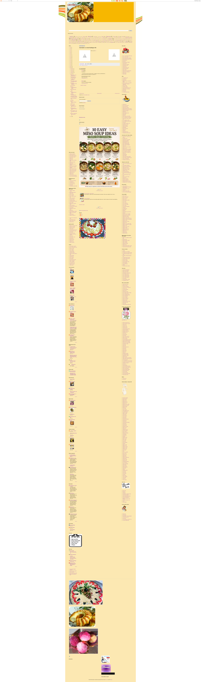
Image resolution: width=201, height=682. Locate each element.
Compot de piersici (125, 327)
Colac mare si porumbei (126, 286)
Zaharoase (84, 43)
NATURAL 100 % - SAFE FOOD (72, 335)
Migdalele (71, 336)
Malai (94, 41)
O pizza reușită (71, 207)
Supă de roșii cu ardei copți (126, 71)
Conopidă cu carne (125, 138)
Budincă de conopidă (72, 226)
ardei (96, 37)
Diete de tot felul (72, 305)
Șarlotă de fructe (72, 221)
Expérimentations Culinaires (72, 389)
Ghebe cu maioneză (72, 260)
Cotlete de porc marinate (126, 140)
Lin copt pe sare (125, 78)
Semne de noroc (72, 328)
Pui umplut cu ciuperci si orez (126, 123)
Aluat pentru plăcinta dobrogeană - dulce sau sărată (127, 187)
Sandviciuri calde (125, 459)
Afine (91, 37)
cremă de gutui (124, 423)
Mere (99, 41)
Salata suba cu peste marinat (73, 165)
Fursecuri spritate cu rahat (126, 261)
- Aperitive (71, 36)
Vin (76, 43)
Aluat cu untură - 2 (125, 185)
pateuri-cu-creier (125, 438)
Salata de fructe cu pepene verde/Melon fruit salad (73, 96)
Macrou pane (124, 79)
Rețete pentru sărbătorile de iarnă (73, 574)
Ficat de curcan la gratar (126, 105)
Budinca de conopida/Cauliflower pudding (73, 87)
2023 (70, 49)
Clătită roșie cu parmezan (73, 180)
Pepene (78, 42)
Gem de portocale (125, 334)
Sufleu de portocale (125, 466)
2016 (70, 57)
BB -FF (71, 268)
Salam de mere (124, 455)
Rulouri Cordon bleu (125, 128)
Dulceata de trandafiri (125, 329)
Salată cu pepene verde (72, 220)
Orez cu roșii (71, 235)
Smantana (111, 42)
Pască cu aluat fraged (125, 295)
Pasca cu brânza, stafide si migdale (127, 292)
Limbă (85, 41)
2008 (70, 67)
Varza (73, 43)
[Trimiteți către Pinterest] (91, 63)
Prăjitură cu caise (125, 225)
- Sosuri (130, 36)
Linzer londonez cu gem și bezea (127, 211)
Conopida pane (71, 181)
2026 (70, 47)
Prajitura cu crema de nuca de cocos (127, 218)
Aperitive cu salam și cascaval (72, 191)
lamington (124, 210)
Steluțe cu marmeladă (125, 463)
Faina (78, 40)
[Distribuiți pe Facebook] (90, 63)
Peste (85, 42)
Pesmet (83, 42)
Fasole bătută (71, 231)
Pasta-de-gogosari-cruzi (126, 346)
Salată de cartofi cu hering (73, 170)
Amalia (71, 359)
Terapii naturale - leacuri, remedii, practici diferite (73, 327)
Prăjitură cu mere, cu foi (126, 228)
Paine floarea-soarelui (125, 291)
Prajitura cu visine (125, 220)
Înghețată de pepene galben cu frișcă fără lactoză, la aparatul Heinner (73, 348)
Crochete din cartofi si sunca (73, 201)
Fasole (85, 40)
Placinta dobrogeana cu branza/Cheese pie (73, 77)
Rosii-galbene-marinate (125, 354)
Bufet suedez (124, 490)
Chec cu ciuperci (72, 195)
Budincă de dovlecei (72, 227)
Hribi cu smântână (72, 261)
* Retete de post (87, 37)
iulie (71, 116)
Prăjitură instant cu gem (126, 229)
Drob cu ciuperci (72, 257)
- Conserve (83, 36)
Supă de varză (124, 72)
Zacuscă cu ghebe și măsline (126, 369)
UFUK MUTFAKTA (72, 400)
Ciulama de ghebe (72, 251)
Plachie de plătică (125, 85)
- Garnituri (98, 36)
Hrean (131, 40)
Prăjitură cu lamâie (125, 227)
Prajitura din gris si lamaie (126, 221)
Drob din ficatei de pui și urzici (126, 174)
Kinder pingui (124, 209)
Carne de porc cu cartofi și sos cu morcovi (127, 137)
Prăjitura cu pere (125, 445)
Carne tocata (82, 38)
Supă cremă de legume (125, 68)
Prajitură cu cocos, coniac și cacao (127, 223)
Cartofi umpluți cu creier (126, 410)
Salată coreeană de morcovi (73, 168)
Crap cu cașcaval (125, 415)
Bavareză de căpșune (125, 397)
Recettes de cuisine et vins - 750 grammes (73, 392)
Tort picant (124, 474)
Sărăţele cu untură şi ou (72, 215)
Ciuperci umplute (72, 255)
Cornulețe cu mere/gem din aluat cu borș (127, 256)
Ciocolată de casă (125, 208)
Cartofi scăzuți (71, 228)
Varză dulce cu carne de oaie (126, 159)
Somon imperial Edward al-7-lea (127, 87)
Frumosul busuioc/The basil (73, 90)
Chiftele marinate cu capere (126, 169)
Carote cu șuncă (125, 409)
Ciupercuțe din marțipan (126, 494)
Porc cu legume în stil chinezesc (127, 151)
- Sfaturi (127, 36)
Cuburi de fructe (125, 425)
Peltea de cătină (124, 350)
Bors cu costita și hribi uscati (73, 247)
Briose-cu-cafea (125, 195)
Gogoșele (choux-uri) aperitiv (73, 206)
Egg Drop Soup (72, 561)
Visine (81, 43)
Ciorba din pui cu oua (125, 65)
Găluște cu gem (125, 244)
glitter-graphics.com (124, 319)
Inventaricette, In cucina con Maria (73, 486)
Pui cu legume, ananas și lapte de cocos (127, 118)
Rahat (101, 42)
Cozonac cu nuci (125, 288)
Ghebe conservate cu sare (126, 337)
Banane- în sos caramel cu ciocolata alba (127, 238)
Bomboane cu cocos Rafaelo (126, 251)
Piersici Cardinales (125, 442)
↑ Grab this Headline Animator (99, 190)
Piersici (89, 42)
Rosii (103, 42)
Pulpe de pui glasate (125, 125)
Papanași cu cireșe (125, 437)
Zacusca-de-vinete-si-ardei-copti (127, 367)
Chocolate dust (72, 444)
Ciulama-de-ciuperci (72, 252)
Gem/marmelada (118, 40)
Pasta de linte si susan (72, 236)
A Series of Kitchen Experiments (72, 465)
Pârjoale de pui (124, 177)
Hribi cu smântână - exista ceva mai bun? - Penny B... (73, 111)
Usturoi (70, 43)
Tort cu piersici (124, 278)
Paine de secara (124, 290)
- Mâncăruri (108, 36)
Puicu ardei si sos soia (125, 124)
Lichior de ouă (124, 378)
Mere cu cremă (124, 431)
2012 (70, 62)
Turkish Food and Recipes (72, 420)
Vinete (78, 43)
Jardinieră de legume (125, 429)
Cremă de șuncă (125, 424)
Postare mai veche (117, 93)
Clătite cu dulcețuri (125, 242)
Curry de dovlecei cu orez (73, 230)
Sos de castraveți (125, 462)
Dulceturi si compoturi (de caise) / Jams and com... (73, 114)
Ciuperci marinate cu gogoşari (126, 323)
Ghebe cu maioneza (72, 205)
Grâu (125, 40)
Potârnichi (124, 443)
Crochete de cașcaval (72, 200)
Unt (128, 42)
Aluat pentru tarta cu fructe (126, 188)
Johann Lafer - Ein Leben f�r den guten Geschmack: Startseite (73, 374)
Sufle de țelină (124, 464)
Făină (91, 40)
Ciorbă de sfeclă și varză (126, 67)
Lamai (72, 41)
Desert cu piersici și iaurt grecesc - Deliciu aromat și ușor (73, 552)
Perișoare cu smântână (125, 178)
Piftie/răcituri (124, 111)
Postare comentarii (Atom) (86, 94)
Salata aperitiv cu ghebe (126, 355)
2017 (70, 56)
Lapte (75, 41)
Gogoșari (122, 40)
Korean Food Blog (72, 525)
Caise (116, 37)
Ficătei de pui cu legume (126, 107)
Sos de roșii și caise (125, 359)
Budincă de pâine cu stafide (126, 240)
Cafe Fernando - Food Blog (73, 417)
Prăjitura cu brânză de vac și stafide (127, 224)
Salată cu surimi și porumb (73, 169)
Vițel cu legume (125, 479)
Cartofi (87, 38)
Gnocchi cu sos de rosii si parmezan (73, 234)
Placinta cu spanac (125, 300)
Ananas (93, 37)
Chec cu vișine (124, 205)
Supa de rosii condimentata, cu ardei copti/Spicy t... (73, 83)
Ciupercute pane (72, 256)
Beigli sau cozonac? (125, 285)
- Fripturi (95, 36)
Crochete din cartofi (72, 182)
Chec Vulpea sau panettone (126, 206)
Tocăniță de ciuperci (125, 470)
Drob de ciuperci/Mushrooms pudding (73, 92)
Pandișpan (124, 212)
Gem (114, 40)
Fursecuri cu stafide (125, 260)
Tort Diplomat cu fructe (125, 280)
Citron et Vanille (72, 379)
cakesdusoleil (71, 437)
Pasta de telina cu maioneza (73, 155)
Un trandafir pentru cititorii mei (72, 79)
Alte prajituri (72, 100)
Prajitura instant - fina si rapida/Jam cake (73, 75)
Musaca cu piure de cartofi (126, 176)
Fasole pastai (88, 40)
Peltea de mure (124, 351)
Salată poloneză (125, 458)
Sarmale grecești (125, 460)
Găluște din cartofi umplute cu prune (127, 245)
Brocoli (108, 37)
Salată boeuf (71, 210)
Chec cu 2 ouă (124, 202)
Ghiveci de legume (125, 338)
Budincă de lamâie (125, 406)
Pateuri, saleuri (124, 439)
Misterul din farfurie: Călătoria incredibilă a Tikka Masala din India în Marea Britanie (73, 558)
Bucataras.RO (72, 550)
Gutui (129, 40)
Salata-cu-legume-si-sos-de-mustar (127, 357)
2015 (70, 58)
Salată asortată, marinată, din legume (127, 358)
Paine (130, 41)
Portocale (92, 42)
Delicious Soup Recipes (73, 560)
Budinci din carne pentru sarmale (127, 166)
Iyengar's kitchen (72, 527)
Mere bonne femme (125, 430)
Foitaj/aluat (96, 40)
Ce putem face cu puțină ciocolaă (127, 493)
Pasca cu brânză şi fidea (126, 293)
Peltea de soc (124, 352)
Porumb (95, 42)
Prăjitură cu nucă (125, 448)
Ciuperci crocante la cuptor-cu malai (73, 254)
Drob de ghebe (71, 258)
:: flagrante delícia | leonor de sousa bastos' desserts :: (73, 455)
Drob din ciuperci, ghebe (73, 259)
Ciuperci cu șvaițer (125, 412)
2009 (70, 66)
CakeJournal (71, 435)
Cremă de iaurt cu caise (72, 219)
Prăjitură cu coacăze (125, 446)
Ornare (124, 41)
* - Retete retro (82, 37)
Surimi (121, 42)
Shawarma (124, 130)
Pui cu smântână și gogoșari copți (127, 121)
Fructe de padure (105, 40)
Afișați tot (76, 301)
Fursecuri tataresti (125, 262)
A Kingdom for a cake (73, 458)
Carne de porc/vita (74, 38)
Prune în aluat (124, 449)
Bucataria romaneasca (73, 554)
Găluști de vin (124, 428)
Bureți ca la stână (72, 248)
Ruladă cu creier (125, 454)
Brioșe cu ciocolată (125, 197)
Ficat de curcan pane (125, 106)
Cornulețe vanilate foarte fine (126, 258)
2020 (70, 52)
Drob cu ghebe (71, 202)
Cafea (113, 37)
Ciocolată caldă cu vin (125, 411)
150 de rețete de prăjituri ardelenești (73, 569)
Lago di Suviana (72, 365)
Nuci (115, 41)
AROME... (72, 4)
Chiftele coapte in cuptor (126, 167)
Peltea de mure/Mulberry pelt (73, 98)
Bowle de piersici (125, 398)
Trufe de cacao (124, 475)
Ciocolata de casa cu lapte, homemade (127, 252)
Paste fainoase (74, 42)
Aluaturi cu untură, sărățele (126, 190)
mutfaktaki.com (72, 414)
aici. (95, 50)
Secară (106, 42)
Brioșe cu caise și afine (125, 196)
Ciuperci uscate (124, 324)
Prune (99, 42)
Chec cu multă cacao (125, 203)
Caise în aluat (124, 408)
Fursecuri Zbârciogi (125, 263)
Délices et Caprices (72, 381)
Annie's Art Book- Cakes (73, 433)
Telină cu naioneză (72, 242)
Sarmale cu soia (72, 241)
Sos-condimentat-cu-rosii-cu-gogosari (127, 360)
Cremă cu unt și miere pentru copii (73, 218)
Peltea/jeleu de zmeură (125, 353)
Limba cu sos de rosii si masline (127, 146)
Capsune (119, 37)
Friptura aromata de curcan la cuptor (127, 108)
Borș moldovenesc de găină (126, 62)
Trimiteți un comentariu (83, 85)
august (71, 73)
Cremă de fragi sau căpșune (126, 422)
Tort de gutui (124, 471)
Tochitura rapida (125, 154)
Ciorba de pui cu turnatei (126, 64)
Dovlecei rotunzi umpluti (126, 171)
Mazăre (97, 41)
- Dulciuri (89, 36)
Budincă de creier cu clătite (126, 404)
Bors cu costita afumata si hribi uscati (127, 55)
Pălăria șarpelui (71, 264)
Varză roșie (124, 478)
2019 (70, 53)
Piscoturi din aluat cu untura (126, 265)
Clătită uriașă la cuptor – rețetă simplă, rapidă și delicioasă (73, 361)
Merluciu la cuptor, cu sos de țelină (127, 82)
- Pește (119, 36)
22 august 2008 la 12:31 (85, 78)
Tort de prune (124, 472)
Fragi (99, 40)
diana (81, 215)
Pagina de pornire (70, 33)
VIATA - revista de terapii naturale (72, 319)
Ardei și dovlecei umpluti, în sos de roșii (127, 164)
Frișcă (101, 40)
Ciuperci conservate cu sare (126, 322)
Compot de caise (125, 325)
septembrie (72, 72)
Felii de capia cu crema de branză (73, 203)
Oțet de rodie (124, 345)
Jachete (75, 296)
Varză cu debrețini (125, 476)
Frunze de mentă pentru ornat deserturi (126, 498)
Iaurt (70, 41)
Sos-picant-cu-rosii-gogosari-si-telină (127, 361)
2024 (70, 48)
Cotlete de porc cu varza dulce (126, 139)
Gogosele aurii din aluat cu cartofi (127, 246)
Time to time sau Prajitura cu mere (72, 352)
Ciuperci (110, 38)
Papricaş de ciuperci (72, 263)
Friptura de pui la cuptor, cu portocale (127, 109)
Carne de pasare (128, 37)
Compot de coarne (125, 326)
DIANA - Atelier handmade (72, 295)
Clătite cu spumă (125, 413)
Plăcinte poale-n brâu (125, 302)
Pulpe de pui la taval (125, 126)
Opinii (118, 41)
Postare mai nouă (81, 93)
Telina (126, 42)
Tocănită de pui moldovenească (126, 132)
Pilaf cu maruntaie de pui (126, 112)
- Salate (123, 36)
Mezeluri (103, 41)
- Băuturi (77, 36)
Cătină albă (124, 492)
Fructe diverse (110, 40)
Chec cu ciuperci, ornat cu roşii (73, 196)
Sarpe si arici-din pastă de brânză (73, 212)
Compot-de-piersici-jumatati (126, 328)
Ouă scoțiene (124, 518)
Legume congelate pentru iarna (126, 340)
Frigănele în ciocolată (125, 426)
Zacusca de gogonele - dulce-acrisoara (89, 193)
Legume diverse (79, 41)
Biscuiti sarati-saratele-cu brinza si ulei (73, 192)
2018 (70, 54)
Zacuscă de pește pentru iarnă (126, 373)
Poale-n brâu (124, 303)
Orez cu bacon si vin (72, 183)
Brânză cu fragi (124, 399)
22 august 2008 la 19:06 (85, 83)
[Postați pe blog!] (88, 63)
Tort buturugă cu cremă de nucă (126, 272)
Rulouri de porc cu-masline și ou (127, 152)
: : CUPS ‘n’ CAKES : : (73, 430)
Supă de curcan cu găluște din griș (127, 70)
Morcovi (106, 41)
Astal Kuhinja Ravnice (73, 467)
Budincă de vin (124, 407)
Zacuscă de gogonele (125, 372)
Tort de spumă (124, 473)
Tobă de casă (124, 153)
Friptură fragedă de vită (125, 141)
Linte (87, 41)
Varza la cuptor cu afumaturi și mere (127, 157)
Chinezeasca (124, 207)
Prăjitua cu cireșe (125, 444)
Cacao (110, 37)
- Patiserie (114, 36)
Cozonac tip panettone (125, 289)
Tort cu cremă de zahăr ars (126, 277)
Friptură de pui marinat (125, 110)
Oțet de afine (124, 344)
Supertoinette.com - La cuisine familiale (73, 394)
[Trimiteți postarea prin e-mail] (85, 63)
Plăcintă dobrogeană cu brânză (126, 301)
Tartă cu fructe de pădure (126, 270)
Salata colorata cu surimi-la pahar (73, 160)
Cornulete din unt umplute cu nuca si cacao (127, 254)
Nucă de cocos (112, 41)
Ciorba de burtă (125, 63)
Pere (80, 42)
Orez (121, 41)
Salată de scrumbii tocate (126, 457)
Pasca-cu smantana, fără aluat (126, 294)
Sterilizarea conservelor (125, 362)
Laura (82, 70)
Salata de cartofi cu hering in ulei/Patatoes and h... (73, 81)
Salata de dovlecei (125, 356)
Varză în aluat (124, 477)
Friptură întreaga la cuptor (126, 142)
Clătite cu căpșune (125, 241)
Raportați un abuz (82, 117)
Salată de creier (124, 456)
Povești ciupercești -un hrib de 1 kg (127, 519)
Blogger (111, 679)
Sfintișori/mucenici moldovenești (127, 304)
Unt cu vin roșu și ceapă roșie (73, 176)
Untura (131, 42)
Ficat (93, 40)
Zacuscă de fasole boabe (126, 370)
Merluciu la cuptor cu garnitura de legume (127, 81)
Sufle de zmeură (125, 465)
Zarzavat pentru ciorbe (125, 374)
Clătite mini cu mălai (125, 243)
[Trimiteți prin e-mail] (87, 63)
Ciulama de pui (124, 104)
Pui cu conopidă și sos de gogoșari (127, 117)
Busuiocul (124, 491)
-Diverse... (75, 37)
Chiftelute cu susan (125, 170)
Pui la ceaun (124, 122)
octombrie (72, 71)
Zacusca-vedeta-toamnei (126, 368)
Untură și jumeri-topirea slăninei (127, 156)
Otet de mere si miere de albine (126, 342)
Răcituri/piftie (124, 127)
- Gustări (102, 36)
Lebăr (123, 175)
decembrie (72, 68)
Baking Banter (72, 474)
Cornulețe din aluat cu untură (126, 257)
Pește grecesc (124, 441)
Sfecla (108, 42)
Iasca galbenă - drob (72, 262)
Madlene (124, 264)
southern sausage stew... (73, 371)
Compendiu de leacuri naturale (73, 281)
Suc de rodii (124, 379)
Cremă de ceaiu (124, 420)
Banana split (124, 513)
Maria (81, 214)
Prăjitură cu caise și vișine (126, 226)
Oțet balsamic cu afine (125, 343)
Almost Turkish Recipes (73, 407)
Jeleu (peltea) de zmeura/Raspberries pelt (73, 106)
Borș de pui (124, 61)
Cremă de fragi (124, 421)
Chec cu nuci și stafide (125, 204)
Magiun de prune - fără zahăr (126, 341)
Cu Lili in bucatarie (72, 346)
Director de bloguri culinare (73, 570)
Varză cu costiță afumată (126, 158)
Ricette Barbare (72, 493)
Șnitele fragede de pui (125, 131)
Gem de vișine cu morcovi (126, 336)
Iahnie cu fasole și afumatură (126, 144)
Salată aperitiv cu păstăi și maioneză (73, 167)
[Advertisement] (88, 26)
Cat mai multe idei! (72, 85)
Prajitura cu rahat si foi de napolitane (127, 219)
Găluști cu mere (125, 427)
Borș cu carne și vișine (125, 56)
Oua (127, 41)
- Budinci (80, 36)
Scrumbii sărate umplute (126, 461)
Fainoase (82, 40)
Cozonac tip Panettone (87, 198)
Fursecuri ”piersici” (125, 259)
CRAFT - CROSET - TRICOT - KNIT (73, 288)
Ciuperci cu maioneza (72, 153)
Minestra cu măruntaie (125, 432)
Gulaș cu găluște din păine (126, 143)
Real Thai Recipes (72, 529)
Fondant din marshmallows (126, 269)
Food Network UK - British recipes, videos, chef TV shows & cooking (73, 564)
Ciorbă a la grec (125, 66)
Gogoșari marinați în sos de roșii (127, 339)
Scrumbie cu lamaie (125, 86)
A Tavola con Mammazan (73, 500)
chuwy (106, 679)
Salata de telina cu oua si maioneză (73, 164)
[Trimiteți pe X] (89, 63)
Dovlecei (70, 40)
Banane (99, 37)
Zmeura (87, 43)
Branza (104, 37)
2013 (70, 61)
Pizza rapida (71, 184)
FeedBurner (84, 102)
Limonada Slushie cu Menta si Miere (73, 357)
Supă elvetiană (124, 73)
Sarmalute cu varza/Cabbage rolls (73, 94)
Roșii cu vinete (124, 453)
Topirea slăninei (125, 155)
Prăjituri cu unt (124, 230)
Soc (115, 42)
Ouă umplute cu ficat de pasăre (73, 208)
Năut (109, 41)
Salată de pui (124, 129)
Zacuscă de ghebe (125, 371)
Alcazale (124, 250)
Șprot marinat (124, 89)
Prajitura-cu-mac (125, 222)
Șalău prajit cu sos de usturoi (126, 88)
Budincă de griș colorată (126, 405)
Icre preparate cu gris (125, 77)
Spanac (119, 42)
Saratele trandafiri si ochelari (73, 211)
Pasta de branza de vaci (72, 154)
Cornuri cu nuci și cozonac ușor (127, 287)
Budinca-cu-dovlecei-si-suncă (73, 225)
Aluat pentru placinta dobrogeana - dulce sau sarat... (73, 109)
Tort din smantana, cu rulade (126, 279)
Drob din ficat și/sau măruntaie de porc (127, 173)
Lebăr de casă (124, 145)
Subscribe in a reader (81, 204)
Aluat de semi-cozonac (125, 284)
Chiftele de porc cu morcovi (126, 168)
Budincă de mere (125, 239)
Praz (97, 42)
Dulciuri (73, 40)
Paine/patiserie (70, 42)
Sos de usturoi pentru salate (73, 175)
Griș (127, 40)
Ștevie (124, 42)
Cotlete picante (124, 414)
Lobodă (90, 41)
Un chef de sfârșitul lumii (126, 520)
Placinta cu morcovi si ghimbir (126, 213)
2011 (70, 63)
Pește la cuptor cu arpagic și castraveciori (126, 84)
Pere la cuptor (124, 440)
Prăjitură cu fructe (125, 447)
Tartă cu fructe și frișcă (125, 271)
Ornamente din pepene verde (126, 499)
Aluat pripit (124, 189)
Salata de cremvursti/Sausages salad (73, 102)
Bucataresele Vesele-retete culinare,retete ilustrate (73, 356)
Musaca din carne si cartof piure (127, 150)
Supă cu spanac (125, 69)
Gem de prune (124, 335)
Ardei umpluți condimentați (126, 165)
